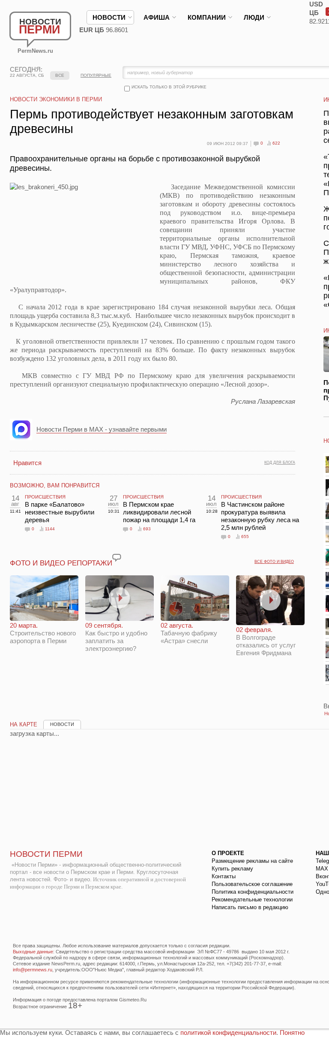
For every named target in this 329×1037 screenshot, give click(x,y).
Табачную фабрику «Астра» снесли (189, 633)
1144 (50, 528)
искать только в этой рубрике (169, 87)
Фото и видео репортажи (61, 563)
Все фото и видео (274, 561)
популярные (96, 75)
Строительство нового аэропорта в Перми (43, 633)
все (59, 75)
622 (276, 143)
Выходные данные (33, 951)
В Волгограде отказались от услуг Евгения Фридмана (266, 641)
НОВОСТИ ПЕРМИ (46, 854)
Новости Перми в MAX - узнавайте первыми (101, 429)
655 (245, 536)
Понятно (292, 1032)
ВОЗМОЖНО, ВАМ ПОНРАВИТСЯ (54, 485)
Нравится (27, 462)
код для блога (279, 462)
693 (147, 528)
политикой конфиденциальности (228, 1032)
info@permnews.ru (32, 969)
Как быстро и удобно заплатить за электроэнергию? (116, 637)
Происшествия (45, 496)
